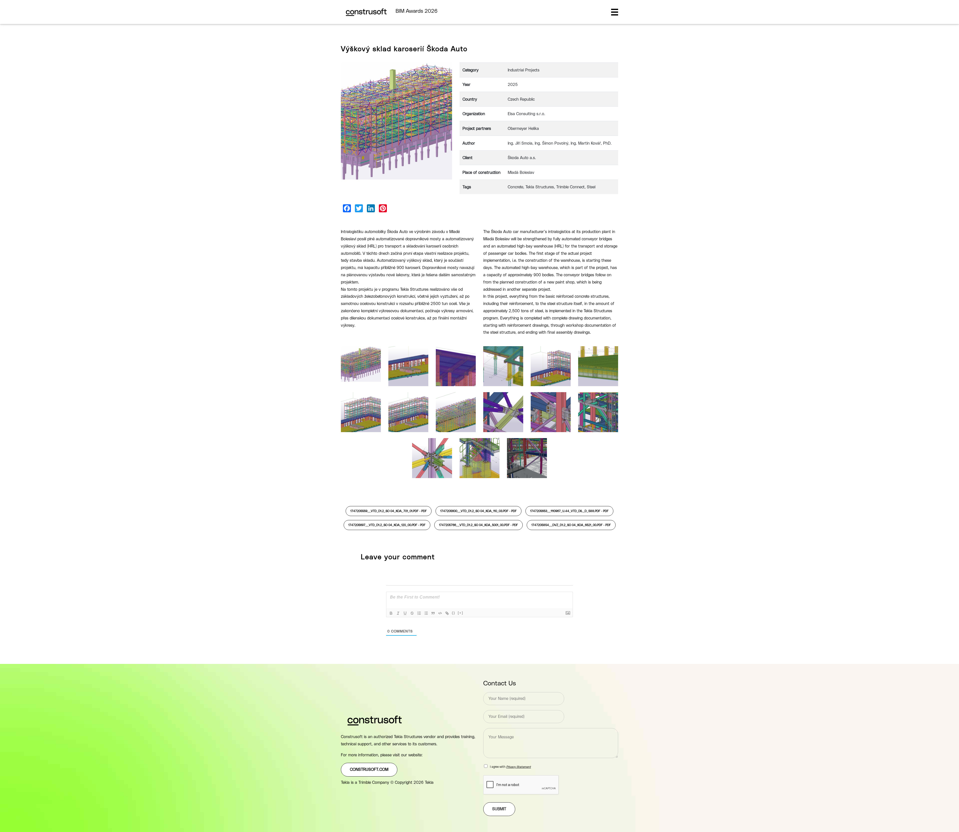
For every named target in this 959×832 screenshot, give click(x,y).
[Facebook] (347, 208)
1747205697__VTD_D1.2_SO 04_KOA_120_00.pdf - (387, 525)
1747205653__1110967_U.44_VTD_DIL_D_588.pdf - (569, 511)
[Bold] (391, 613)
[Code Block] (440, 613)
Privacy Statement (518, 766)
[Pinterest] (383, 208)
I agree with (510, 766)
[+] (460, 613)
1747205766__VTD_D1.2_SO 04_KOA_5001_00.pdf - (478, 525)
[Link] (447, 613)
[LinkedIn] (371, 208)
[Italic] (398, 613)
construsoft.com (369, 770)
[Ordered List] (419, 613)
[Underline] (405, 613)
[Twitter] (359, 208)
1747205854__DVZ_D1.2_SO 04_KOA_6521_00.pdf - (571, 525)
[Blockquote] (433, 613)
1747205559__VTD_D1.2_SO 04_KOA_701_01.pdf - (388, 511)
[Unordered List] (426, 613)
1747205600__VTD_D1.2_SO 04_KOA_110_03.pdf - (478, 511)
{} (453, 613)
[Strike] (412, 613)
